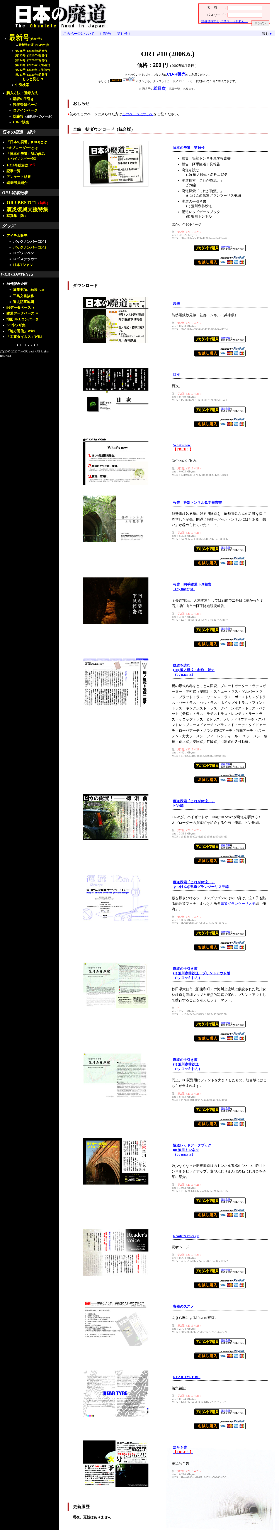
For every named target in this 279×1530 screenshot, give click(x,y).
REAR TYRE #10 (186, 1377)
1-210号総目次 (21, 165)
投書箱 (18, 116)
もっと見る (31, 79)
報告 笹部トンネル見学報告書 (197, 502)
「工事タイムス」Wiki (24, 336)
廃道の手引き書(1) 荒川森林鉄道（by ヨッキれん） (187, 1064)
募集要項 (20, 289)
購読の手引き (23, 99)
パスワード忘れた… (234, 21)
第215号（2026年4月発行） (32, 55)
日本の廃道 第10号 (188, 147)
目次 (176, 374)
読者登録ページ (25, 105)
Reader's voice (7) (186, 1236)
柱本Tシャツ (23, 265)
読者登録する (210, 21)
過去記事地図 (23, 302)
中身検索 (22, 85)
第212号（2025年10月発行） (33, 69)
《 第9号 (105, 34)
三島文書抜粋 (23, 296)
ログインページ (25, 110)
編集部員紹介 (17, 182)
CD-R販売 (21, 122)
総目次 (159, 88)
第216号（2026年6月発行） (32, 50)
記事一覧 (13, 171)
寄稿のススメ (183, 1306)
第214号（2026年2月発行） (32, 60)
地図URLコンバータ (23, 319)
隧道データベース (20, 313)
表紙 (176, 304)
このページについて (79, 34)
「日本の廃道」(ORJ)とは (27, 142)
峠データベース (19, 307)
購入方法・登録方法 (22, 93)
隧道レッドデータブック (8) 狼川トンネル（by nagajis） (192, 1149)
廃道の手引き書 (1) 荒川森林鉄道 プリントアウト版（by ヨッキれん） (201, 973)
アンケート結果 (19, 177)
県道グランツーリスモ (238, 903)
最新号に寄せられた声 (34, 45)
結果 (38, 289)
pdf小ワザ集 (16, 325)
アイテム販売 (17, 235)
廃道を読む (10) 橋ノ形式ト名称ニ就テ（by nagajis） (193, 669)
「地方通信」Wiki (21, 331)
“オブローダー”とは (22, 148)
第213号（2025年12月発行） (33, 65)
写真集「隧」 (17, 216)
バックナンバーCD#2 (29, 247)
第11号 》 (123, 34)
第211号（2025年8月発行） (32, 74)
